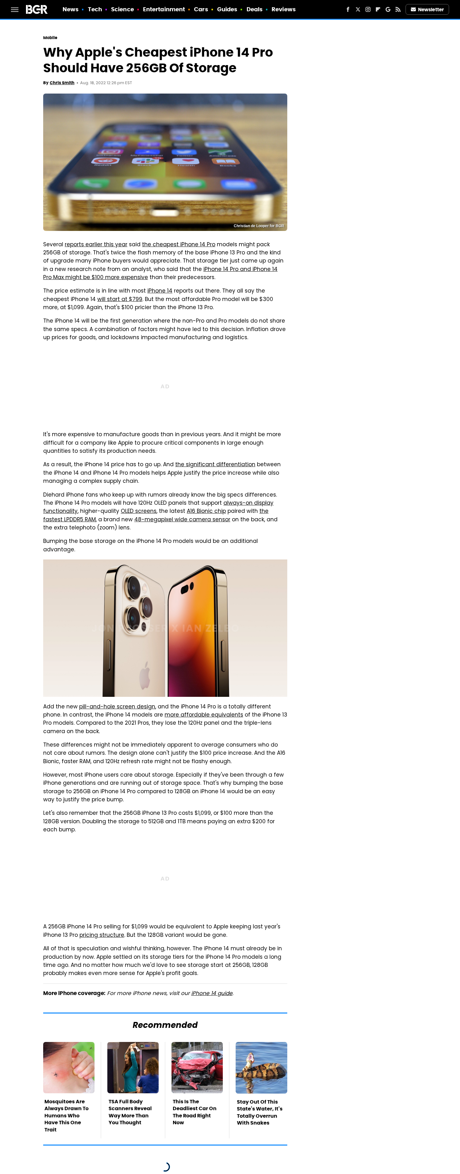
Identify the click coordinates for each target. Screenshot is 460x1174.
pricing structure (101, 935)
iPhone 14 (159, 291)
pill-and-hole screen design (117, 707)
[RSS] (398, 9)
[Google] (388, 9)
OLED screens (138, 511)
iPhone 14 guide (212, 993)
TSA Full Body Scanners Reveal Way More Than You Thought (130, 1112)
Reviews (284, 9)
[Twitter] (357, 9)
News (71, 9)
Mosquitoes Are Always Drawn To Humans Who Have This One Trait (66, 1115)
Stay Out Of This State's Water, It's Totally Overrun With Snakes (260, 1112)
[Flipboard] (378, 9)
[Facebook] (347, 9)
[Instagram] (368, 9)
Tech (95, 9)
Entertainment (164, 9)
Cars (201, 9)
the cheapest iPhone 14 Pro (178, 245)
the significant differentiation (215, 465)
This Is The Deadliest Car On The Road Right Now (195, 1112)
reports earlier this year (96, 245)
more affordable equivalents (204, 715)
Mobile (50, 37)
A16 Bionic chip (206, 511)
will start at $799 (119, 299)
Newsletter (431, 10)
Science (122, 9)
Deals (255, 9)
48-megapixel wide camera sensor (182, 520)
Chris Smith (62, 82)
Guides (227, 9)
